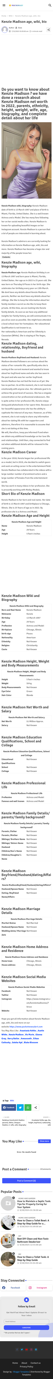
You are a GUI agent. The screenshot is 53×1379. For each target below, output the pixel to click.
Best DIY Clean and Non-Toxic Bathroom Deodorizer (33, 1240)
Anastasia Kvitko (28, 1030)
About (24, 1363)
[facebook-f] (17, 1349)
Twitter (20, 1107)
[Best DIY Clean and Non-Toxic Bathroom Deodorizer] (8, 1241)
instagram (42, 1287)
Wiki (11, 16)
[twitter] (22, 1349)
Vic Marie (29, 1034)
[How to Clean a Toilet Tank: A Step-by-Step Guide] (8, 1259)
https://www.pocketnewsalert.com (26, 1026)
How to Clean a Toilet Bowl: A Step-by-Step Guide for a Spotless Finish (33, 1222)
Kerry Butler (14, 1038)
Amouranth (26, 1038)
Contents (6, 257)
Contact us (36, 1363)
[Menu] (4, 5)
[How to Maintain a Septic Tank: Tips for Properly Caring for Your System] (8, 1203)
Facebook (10, 1107)
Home (3, 16)
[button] (50, 5)
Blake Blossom (31, 1042)
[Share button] (35, 1107)
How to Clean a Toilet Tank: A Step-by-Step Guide (33, 1258)
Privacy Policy (26, 1366)
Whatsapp (27, 1107)
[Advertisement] (26, 61)
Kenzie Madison (16, 1034)
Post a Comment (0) (26, 1180)
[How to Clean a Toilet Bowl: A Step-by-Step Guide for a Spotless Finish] (8, 1222)
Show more (44, 1141)
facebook (15, 1287)
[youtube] (26, 1349)
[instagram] (31, 1349)
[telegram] (36, 1349)
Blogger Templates (21, 1372)
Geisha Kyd (17, 1042)
